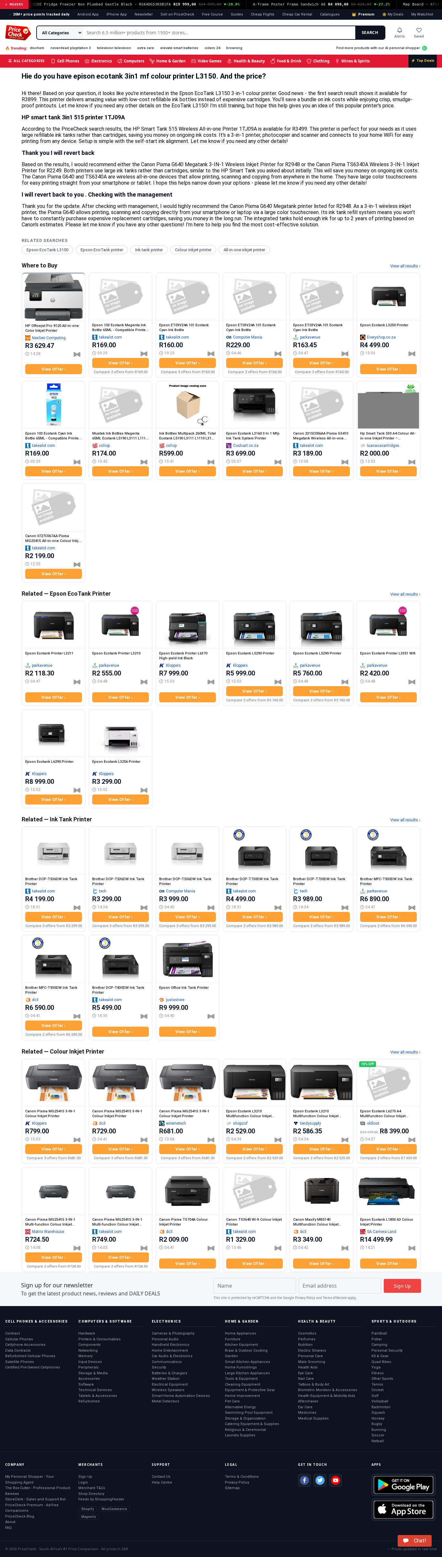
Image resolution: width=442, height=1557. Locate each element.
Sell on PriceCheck (177, 14)
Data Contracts (18, 1350)
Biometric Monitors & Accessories (327, 1390)
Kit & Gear (380, 1356)
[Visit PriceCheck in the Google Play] (403, 1485)
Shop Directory (91, 1494)
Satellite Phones (19, 1362)
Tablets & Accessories (97, 1396)
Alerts (399, 36)
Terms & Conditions (242, 1477)
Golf (375, 1396)
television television (114, 48)
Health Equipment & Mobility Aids (326, 1396)
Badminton (381, 1407)
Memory (85, 1356)
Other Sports (382, 1379)
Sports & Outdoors (394, 1321)
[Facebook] (304, 1480)
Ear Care (305, 1407)
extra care (145, 48)
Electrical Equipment (170, 1384)
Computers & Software (105, 1321)
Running (378, 1430)
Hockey (377, 1418)
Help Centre (162, 1482)
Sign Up (85, 1477)
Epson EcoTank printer (102, 249)
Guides (237, 14)
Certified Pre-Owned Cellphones (32, 1367)
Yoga (376, 1367)
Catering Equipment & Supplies (252, 1424)
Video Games (210, 61)
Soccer (377, 1435)
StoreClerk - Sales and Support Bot (35, 1499)
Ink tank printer (149, 249)
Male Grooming (311, 1362)
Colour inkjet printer (193, 249)
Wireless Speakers (168, 1390)
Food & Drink (289, 61)
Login (83, 1482)
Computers (134, 61)
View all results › (405, 266)
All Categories (26, 60)
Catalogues (330, 14)
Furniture (232, 1339)
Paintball (379, 1333)
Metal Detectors (165, 1401)
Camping (379, 1345)
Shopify (87, 1509)
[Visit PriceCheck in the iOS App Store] (403, 1509)
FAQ (8, 1528)
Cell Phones (68, 61)
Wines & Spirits (355, 61)
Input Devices (90, 1362)
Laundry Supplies (240, 1435)
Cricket (377, 1390)
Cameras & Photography (173, 1333)
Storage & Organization (245, 1418)
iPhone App (116, 14)
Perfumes (306, 1339)
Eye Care (305, 1373)
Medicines (307, 1413)
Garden (231, 1356)
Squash (378, 1413)
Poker (376, 1339)
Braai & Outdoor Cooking (246, 1350)
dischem (37, 48)
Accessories (89, 1379)
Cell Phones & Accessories (36, 1321)
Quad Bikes (381, 1362)
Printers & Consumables (99, 1339)
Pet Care (232, 1401)
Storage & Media (93, 1373)
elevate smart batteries (179, 48)
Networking (88, 1350)
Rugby (376, 1424)
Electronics (101, 61)
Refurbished (89, 1401)
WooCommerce (114, 1509)
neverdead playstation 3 (70, 48)
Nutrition (305, 1345)
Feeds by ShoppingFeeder (101, 1499)
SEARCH (370, 32)
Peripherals (88, 1367)
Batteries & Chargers (169, 1373)
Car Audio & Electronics (172, 1356)
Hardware (86, 1333)
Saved (419, 36)
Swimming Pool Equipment (248, 1413)
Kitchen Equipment (241, 1345)
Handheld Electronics (170, 1345)
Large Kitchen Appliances (247, 1373)
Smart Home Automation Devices (181, 1396)
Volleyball (379, 1401)
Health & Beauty (249, 61)
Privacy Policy (305, 1298)
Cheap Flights (262, 14)
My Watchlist (422, 14)
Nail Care (306, 1379)
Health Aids (308, 1367)
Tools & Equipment (241, 1379)
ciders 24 (212, 48)
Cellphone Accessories (25, 1345)
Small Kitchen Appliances (247, 1362)
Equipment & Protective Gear (250, 1390)
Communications (167, 1362)
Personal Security (387, 1350)
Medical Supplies (313, 1418)
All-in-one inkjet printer (244, 249)
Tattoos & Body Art (313, 1384)
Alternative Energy (240, 1407)
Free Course (212, 14)
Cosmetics (307, 1333)
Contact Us (161, 1477)
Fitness (377, 1373)
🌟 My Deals (392, 14)
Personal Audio (165, 1339)
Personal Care (310, 1356)
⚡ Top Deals (422, 61)
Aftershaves (308, 1401)
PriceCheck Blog (19, 1516)
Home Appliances (240, 1333)
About (10, 1522)
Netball (377, 1441)
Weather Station (166, 1379)
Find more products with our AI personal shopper (378, 48)
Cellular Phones (19, 1339)
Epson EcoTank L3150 (47, 249)
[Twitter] (320, 1480)
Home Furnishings (241, 1367)
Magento (88, 1517)
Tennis (377, 1384)
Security (159, 1367)
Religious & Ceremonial (245, 1430)
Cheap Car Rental (297, 14)
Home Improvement (242, 1396)
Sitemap (232, 1488)
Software (86, 1384)
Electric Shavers (312, 1350)
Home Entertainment (170, 1350)
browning (234, 48)
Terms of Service (335, 1298)
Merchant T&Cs (91, 1488)
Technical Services (95, 1390)
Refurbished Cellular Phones (30, 1356)
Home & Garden (171, 61)
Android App (88, 14)
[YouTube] (335, 1480)
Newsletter (144, 14)
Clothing (321, 61)
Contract (12, 1333)
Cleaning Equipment (242, 1384)
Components (89, 1345)
